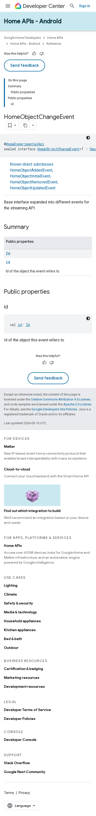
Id (8, 253)
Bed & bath (13, 639)
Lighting (10, 585)
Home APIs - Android (33, 21)
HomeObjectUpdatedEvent (32, 188)
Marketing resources (21, 677)
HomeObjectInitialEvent (30, 176)
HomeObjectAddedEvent (31, 170)
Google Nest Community (24, 772)
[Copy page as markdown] (25, 125)
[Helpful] (34, 53)
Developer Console (20, 739)
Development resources (24, 686)
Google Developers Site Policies (54, 409)
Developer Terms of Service (27, 709)
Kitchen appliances (20, 630)
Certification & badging (23, 668)
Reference (54, 43)
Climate (10, 594)
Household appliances (22, 621)
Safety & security (18, 603)
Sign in (84, 6)
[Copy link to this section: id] (13, 307)
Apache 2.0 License (77, 404)
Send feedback (24, 65)
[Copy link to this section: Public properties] (55, 292)
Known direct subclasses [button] (34, 176)
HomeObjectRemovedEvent (33, 182)
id (8, 262)
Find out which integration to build (32, 510)
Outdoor (11, 647)
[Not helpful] (41, 53)
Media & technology (20, 612)
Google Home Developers (22, 38)
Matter (9, 446)
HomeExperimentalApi (25, 144)
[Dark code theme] (88, 138)
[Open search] (72, 6)
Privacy (24, 793)
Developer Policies (19, 718)
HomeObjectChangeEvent (58, 149)
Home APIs (55, 38)
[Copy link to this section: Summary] (34, 227)
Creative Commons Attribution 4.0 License (60, 399)
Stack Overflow (17, 763)
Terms (9, 793)
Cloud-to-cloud (17, 469)
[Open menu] (8, 6)
